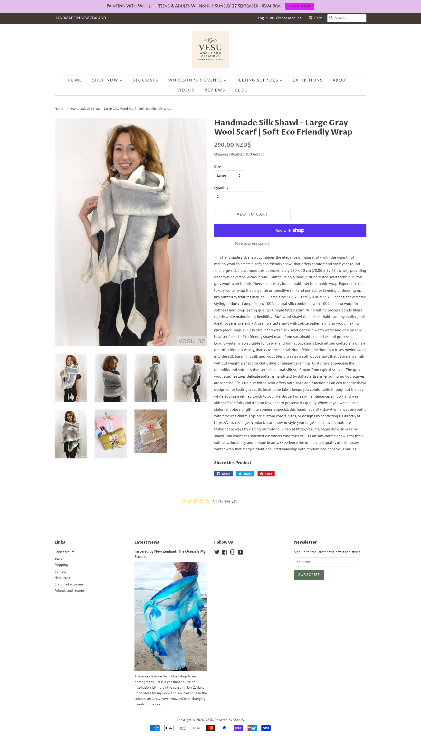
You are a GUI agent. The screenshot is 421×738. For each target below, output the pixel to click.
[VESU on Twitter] (217, 553)
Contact (60, 571)
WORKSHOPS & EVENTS (195, 80)
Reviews (215, 90)
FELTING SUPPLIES (258, 80)
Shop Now (106, 80)
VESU (209, 720)
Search (59, 558)
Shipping (221, 154)
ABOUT (340, 80)
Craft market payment (71, 584)
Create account (288, 18)
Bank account (65, 552)
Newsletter (62, 577)
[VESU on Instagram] (232, 553)
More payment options (252, 243)
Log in (263, 18)
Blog (241, 90)
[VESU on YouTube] (240, 553)
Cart (318, 18)
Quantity (221, 187)
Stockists (145, 80)
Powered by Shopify (229, 720)
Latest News (146, 542)
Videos (186, 90)
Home (75, 80)
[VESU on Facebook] (225, 553)
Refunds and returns (70, 590)
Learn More (300, 6)
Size (217, 166)
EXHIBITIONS (308, 80)
